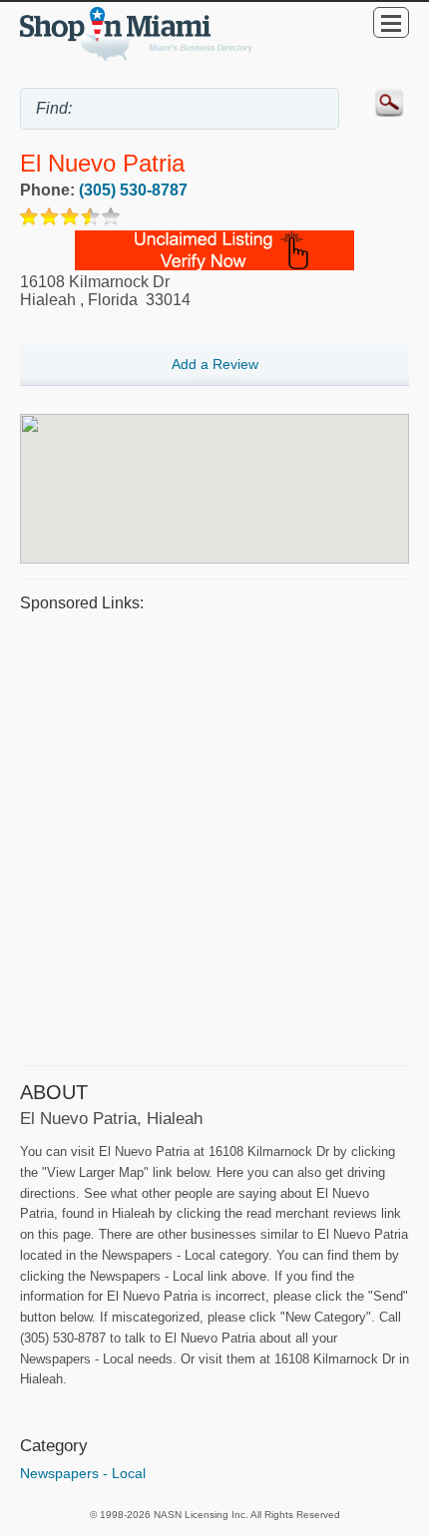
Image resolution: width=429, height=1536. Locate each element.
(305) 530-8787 (133, 190)
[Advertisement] (214, 835)
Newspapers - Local (83, 1473)
